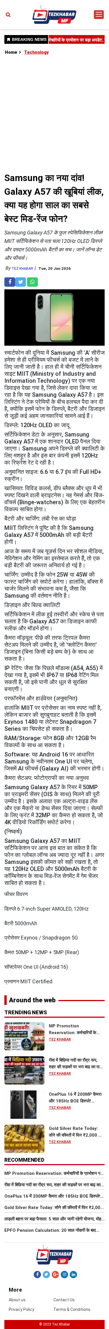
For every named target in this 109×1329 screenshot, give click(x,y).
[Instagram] (64, 1274)
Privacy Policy (21, 1309)
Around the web (32, 1000)
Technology (36, 52)
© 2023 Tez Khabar (54, 1324)
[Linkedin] (73, 1274)
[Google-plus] (55, 1274)
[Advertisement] (54, 113)
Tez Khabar (22, 269)
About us (17, 1299)
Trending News (25, 1012)
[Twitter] (46, 1274)
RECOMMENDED (24, 1160)
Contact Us (64, 1299)
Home (11, 52)
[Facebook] (37, 1274)
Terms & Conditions (71, 1309)
